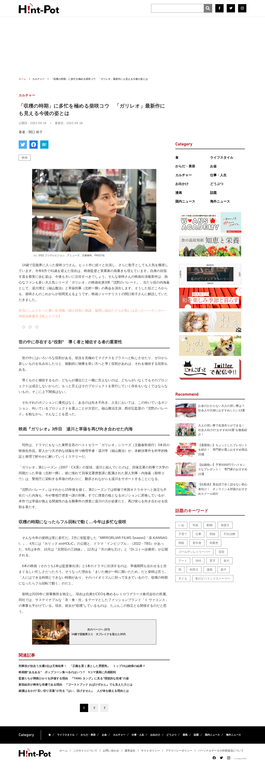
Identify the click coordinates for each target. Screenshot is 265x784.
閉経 (181, 543)
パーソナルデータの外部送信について (221, 750)
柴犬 (226, 560)
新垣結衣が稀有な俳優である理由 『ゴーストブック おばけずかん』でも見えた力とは (75, 684)
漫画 (178, 192)
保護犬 (225, 525)
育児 (212, 560)
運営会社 (130, 750)
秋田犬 (194, 569)
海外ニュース (220, 201)
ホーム (63, 750)
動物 (209, 525)
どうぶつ (216, 184)
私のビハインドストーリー (212, 578)
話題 (213, 192)
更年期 (197, 543)
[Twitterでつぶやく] (23, 144)
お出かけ (182, 184)
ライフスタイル (221, 157)
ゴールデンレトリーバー (194, 551)
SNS (198, 560)
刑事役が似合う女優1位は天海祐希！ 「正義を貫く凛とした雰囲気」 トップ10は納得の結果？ (82, 666)
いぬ (181, 525)
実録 (212, 534)
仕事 (198, 534)
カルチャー (183, 175)
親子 (223, 569)
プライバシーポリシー (178, 750)
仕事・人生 (218, 175)
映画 (25, 157)
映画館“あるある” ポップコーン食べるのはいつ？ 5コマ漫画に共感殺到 (67, 672)
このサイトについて (85, 750)
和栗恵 (214, 543)
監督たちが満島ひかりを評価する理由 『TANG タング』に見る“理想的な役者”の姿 (74, 678)
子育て (182, 534)
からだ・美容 (185, 166)
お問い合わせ (111, 750)
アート (182, 560)
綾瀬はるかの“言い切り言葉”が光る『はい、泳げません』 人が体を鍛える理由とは (74, 690)
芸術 (221, 551)
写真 (195, 525)
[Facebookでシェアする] (33, 144)
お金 (213, 166)
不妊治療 (229, 534)
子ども (182, 578)
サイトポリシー (150, 750)
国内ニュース (185, 201)
